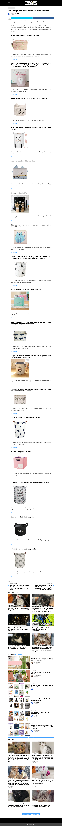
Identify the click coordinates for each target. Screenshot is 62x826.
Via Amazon (14, 59)
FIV (40, 606)
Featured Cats (17, 605)
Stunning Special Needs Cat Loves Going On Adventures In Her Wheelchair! (42, 629)
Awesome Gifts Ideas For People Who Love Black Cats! (42, 699)
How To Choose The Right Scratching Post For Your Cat (42, 659)
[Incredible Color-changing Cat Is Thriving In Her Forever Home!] (19, 639)
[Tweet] (22, 18)
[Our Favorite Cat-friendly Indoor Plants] (19, 676)
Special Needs (12, 606)
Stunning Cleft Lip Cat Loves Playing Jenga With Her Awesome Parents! (18, 609)
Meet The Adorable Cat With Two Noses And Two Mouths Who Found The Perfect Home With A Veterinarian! (18, 806)
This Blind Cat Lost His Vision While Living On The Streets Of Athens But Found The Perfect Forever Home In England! (42, 649)
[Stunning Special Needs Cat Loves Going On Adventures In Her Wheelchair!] (43, 620)
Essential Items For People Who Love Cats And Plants (42, 686)
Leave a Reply (31, 737)
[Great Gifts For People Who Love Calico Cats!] (19, 716)
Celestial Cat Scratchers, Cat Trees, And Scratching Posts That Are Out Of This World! (42, 727)
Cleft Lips (11, 605)
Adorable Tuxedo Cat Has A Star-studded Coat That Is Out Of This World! (18, 629)
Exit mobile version (31, 824)
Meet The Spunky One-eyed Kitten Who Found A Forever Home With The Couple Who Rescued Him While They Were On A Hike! (43, 758)
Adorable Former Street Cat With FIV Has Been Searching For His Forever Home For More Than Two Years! (42, 610)
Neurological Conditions (38, 624)
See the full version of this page (31, 814)
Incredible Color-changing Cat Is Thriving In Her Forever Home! (17, 648)
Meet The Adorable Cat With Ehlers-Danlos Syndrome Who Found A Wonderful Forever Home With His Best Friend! (42, 806)
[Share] (43, 18)
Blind (39, 645)
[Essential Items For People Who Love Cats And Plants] (19, 689)
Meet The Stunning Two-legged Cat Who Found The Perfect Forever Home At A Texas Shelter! (43, 782)
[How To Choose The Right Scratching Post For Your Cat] (19, 662)
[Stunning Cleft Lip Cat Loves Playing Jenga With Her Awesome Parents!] (19, 600)
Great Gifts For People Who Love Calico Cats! (40, 712)
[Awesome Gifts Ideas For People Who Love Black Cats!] (19, 702)
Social (23, 605)
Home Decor (18, 654)
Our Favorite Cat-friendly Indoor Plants (40, 672)
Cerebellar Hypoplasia (37, 623)
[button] (9, 2)
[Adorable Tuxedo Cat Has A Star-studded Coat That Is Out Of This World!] (19, 620)
